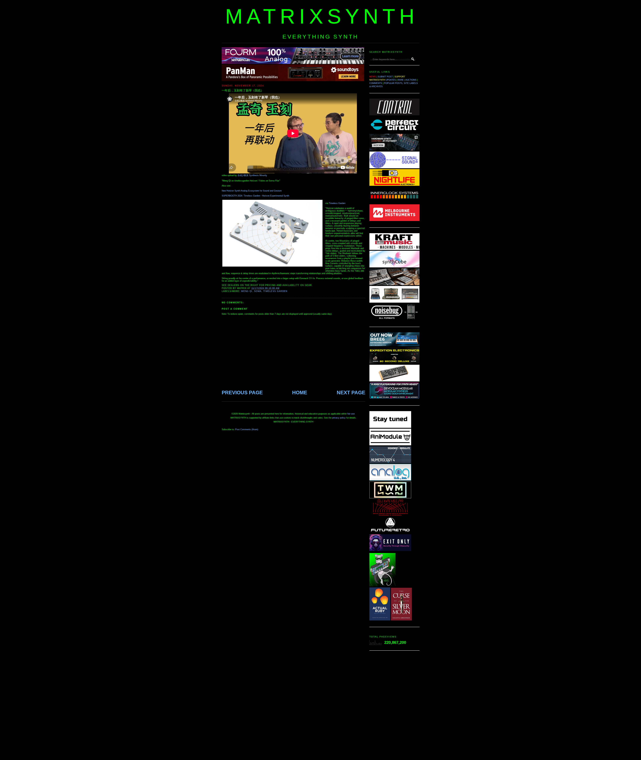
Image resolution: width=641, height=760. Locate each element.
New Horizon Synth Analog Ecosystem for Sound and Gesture (252, 190)
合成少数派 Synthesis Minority (252, 175)
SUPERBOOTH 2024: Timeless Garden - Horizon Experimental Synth (255, 195)
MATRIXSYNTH (321, 16)
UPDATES (391, 80)
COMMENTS (375, 83)
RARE (401, 80)
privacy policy (339, 417)
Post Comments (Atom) (246, 429)
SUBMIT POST (385, 76)
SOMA (257, 291)
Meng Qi (246, 291)
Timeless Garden (337, 203)
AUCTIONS (410, 80)
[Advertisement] (394, 706)
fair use (351, 413)
